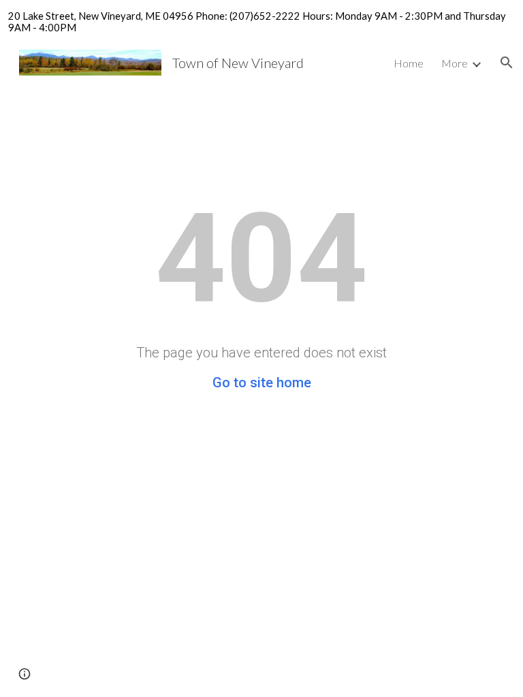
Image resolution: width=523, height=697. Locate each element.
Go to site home (261, 382)
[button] (506, 62)
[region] (261, 22)
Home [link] (409, 62)
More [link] (454, 62)
